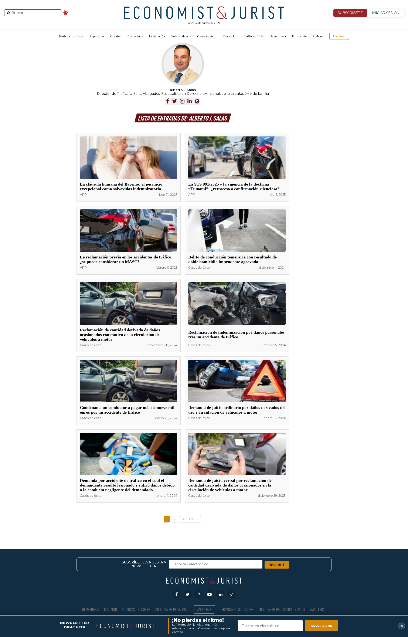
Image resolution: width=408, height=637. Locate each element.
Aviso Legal (318, 609)
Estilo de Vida (254, 36)
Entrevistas (135, 36)
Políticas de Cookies (136, 609)
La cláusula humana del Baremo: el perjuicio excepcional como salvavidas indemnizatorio (121, 186)
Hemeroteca (278, 36)
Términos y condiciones (236, 609)
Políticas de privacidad (171, 609)
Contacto (110, 609)
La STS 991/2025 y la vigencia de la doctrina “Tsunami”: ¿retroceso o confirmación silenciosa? (233, 186)
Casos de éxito (207, 36)
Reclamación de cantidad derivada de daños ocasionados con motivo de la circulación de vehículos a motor (120, 335)
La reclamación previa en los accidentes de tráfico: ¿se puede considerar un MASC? (126, 259)
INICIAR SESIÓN (386, 13)
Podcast (318, 36)
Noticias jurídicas (71, 36)
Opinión (116, 36)
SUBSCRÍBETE (350, 13)
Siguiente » (190, 519)
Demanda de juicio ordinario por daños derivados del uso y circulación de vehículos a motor (237, 409)
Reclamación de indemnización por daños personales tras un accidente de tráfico (236, 334)
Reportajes (97, 36)
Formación (299, 36)
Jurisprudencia (181, 36)
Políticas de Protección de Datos (281, 609)
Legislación (157, 36)
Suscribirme (321, 625)
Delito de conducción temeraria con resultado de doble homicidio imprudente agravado (232, 259)
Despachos (230, 36)
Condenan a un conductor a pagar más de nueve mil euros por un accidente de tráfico (127, 409)
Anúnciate (204, 609)
